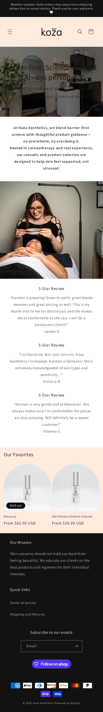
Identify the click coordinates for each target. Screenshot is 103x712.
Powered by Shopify (67, 703)
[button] (10, 31)
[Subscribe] (76, 646)
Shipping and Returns (27, 614)
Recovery (10, 516)
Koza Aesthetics (43, 703)
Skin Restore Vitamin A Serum (72, 516)
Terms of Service (23, 602)
